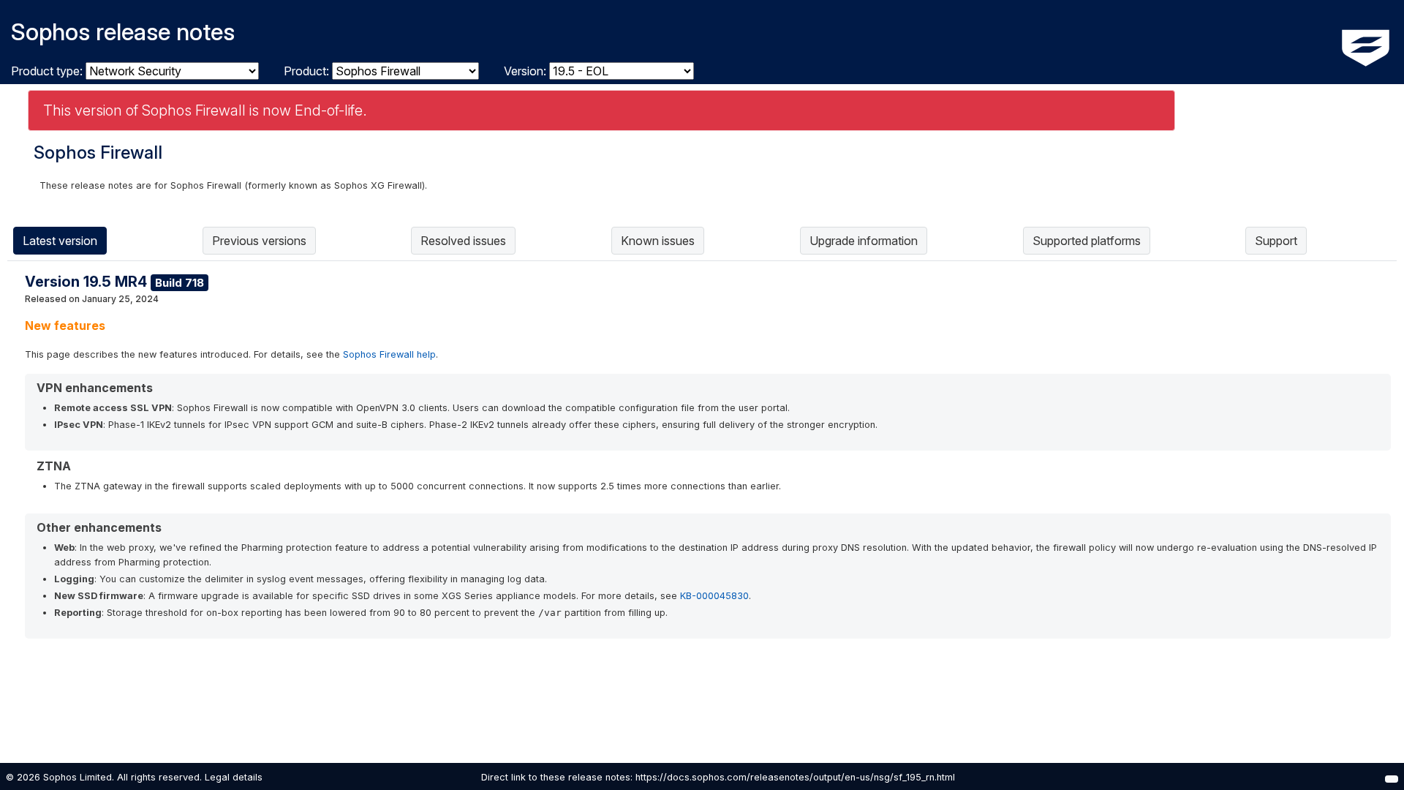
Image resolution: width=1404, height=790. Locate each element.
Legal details (234, 777)
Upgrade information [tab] (863, 240)
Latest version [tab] (60, 240)
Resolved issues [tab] (463, 240)
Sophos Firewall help (389, 354)
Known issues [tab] (658, 240)
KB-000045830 (714, 595)
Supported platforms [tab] (1087, 240)
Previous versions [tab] (259, 240)
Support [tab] (1276, 240)
